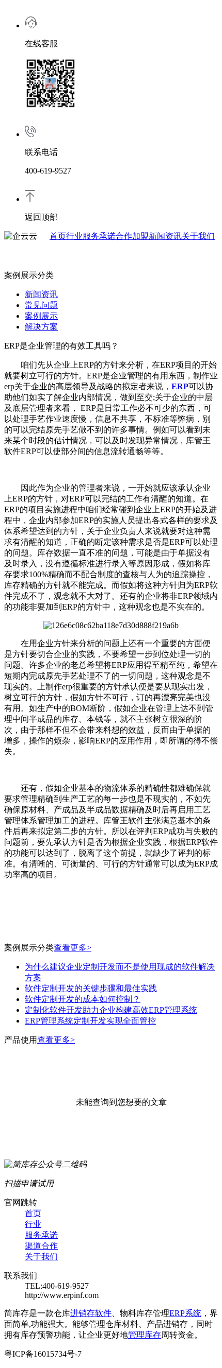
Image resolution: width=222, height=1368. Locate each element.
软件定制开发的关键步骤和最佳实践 (91, 988)
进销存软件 (91, 1313)
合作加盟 (132, 236)
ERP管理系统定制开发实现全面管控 (90, 1020)
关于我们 (198, 236)
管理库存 (144, 1334)
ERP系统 (185, 1313)
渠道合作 (41, 1245)
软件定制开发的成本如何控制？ (82, 999)
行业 (74, 236)
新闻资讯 (165, 236)
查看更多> (72, 947)
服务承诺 (99, 236)
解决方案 (41, 326)
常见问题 (41, 305)
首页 (58, 236)
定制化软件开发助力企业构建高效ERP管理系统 (111, 1010)
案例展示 (41, 315)
